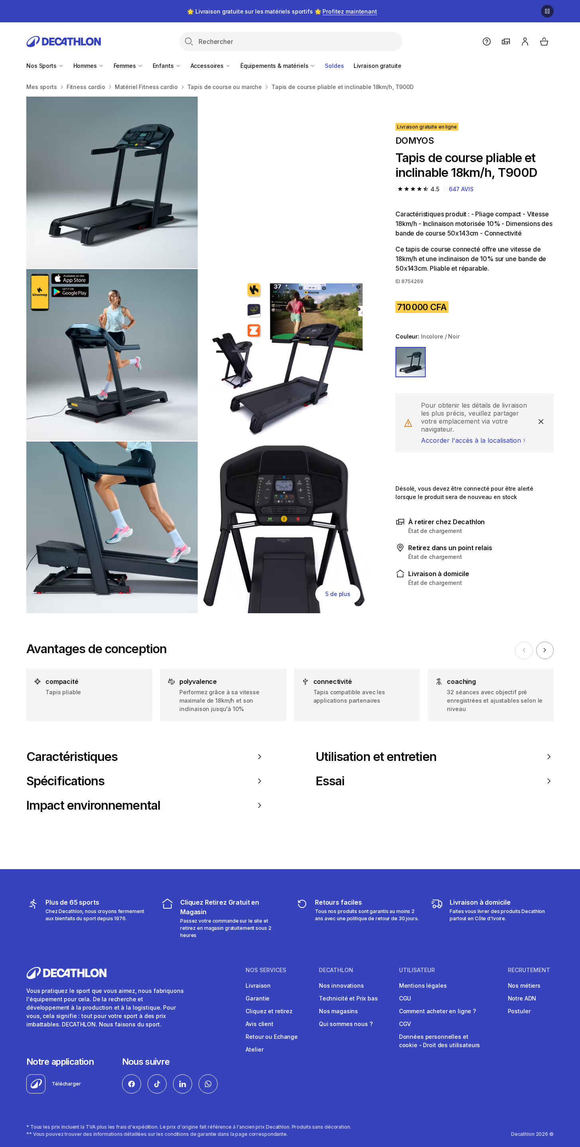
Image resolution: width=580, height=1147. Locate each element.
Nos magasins (338, 1011)
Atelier (254, 1049)
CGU (405, 998)
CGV (405, 1023)
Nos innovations (341, 985)
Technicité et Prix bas (348, 998)
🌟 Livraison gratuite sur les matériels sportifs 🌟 (282, 11)
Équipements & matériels (275, 65)
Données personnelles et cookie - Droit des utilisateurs (439, 1040)
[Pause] (547, 11)
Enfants (164, 65)
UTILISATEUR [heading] (417, 970)
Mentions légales (423, 985)
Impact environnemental (93, 805)
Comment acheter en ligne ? (437, 1011)
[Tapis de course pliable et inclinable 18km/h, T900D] (112, 182)
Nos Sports (42, 65)
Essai (330, 781)
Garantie (257, 998)
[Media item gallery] (198, 355)
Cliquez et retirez (269, 1011)
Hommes (85, 65)
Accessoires (208, 65)
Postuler (519, 1011)
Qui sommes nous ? (346, 1023)
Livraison (258, 985)
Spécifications (65, 781)
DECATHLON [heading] (336, 970)
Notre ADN (522, 998)
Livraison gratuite (377, 65)
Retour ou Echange (272, 1036)
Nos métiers (524, 985)
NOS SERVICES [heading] (266, 970)
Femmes (126, 65)
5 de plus (337, 593)
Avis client (259, 1023)
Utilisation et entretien (376, 756)
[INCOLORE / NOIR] (410, 362)
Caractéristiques (72, 756)
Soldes (334, 65)
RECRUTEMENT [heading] (529, 970)
